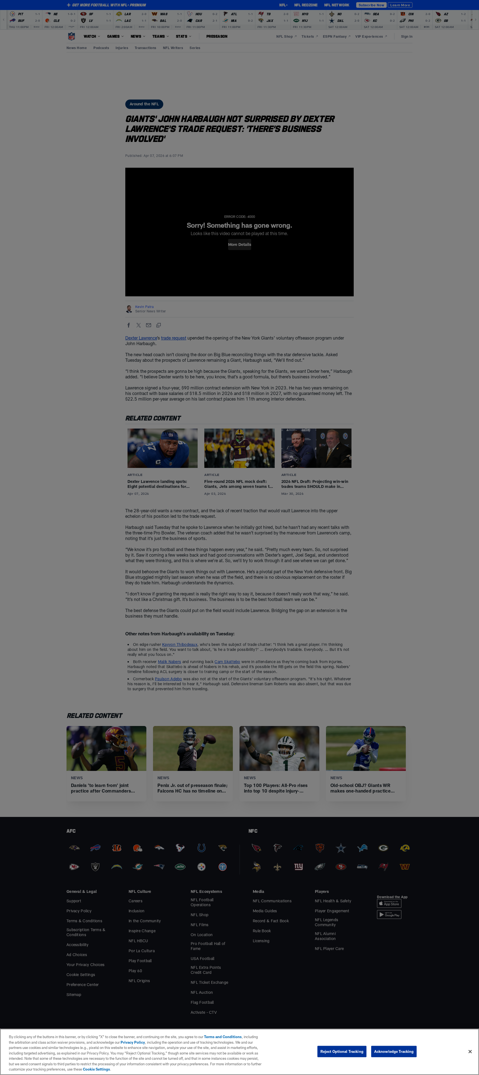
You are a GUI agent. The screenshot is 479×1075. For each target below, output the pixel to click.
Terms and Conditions (223, 1037)
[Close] (470, 1051)
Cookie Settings (96, 1069)
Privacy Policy (133, 1042)
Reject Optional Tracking (341, 1051)
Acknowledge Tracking (394, 1051)
